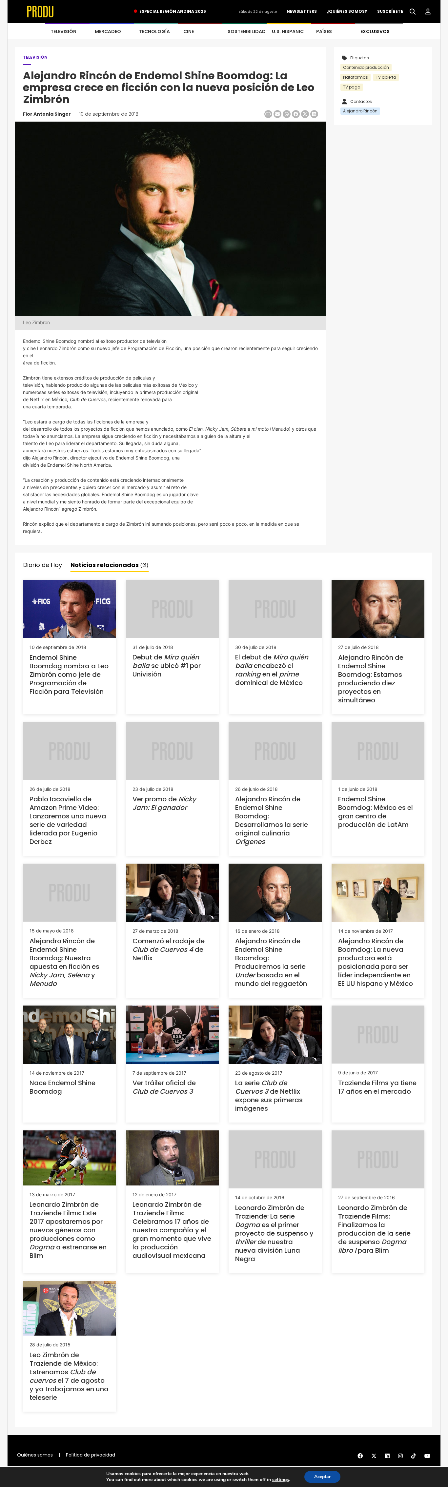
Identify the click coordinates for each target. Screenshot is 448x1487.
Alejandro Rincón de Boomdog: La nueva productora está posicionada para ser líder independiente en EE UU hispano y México (375, 962)
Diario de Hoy (42, 565)
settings (280, 1480)
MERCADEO (108, 31)
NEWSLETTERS (302, 11)
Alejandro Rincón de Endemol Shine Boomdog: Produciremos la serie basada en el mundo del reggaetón (271, 962)
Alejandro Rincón (360, 111)
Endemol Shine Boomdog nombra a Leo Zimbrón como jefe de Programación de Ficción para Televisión (69, 674)
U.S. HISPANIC (288, 31)
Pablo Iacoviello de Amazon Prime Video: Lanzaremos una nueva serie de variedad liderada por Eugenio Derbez (68, 820)
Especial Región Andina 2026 (172, 11)
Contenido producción (366, 67)
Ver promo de (164, 803)
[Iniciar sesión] (428, 12)
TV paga (351, 87)
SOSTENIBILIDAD (247, 31)
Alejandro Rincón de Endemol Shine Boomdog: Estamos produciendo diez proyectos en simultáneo (370, 679)
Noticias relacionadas (110, 565)
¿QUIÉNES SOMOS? (347, 11)
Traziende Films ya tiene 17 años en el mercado (377, 1087)
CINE (188, 31)
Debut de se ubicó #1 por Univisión (166, 666)
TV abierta (386, 77)
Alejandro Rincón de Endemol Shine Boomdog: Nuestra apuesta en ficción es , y (64, 962)
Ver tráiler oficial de (164, 1087)
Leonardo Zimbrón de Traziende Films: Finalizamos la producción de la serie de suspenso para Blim (374, 1229)
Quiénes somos (35, 1455)
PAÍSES (324, 31)
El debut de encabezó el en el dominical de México (271, 670)
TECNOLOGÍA (154, 31)
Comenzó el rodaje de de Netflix (168, 949)
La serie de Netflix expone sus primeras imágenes (269, 1095)
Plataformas (355, 77)
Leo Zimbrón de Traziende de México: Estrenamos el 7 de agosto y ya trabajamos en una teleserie (69, 1376)
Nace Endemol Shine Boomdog (62, 1087)
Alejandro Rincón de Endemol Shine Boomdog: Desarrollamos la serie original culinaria (271, 820)
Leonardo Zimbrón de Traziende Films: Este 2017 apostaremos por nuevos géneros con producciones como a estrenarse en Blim (68, 1230)
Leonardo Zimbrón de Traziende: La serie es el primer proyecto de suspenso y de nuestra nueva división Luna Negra (274, 1233)
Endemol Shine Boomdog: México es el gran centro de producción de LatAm (375, 811)
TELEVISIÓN (63, 31)
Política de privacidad (90, 1455)
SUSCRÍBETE (390, 11)
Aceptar (322, 1477)
